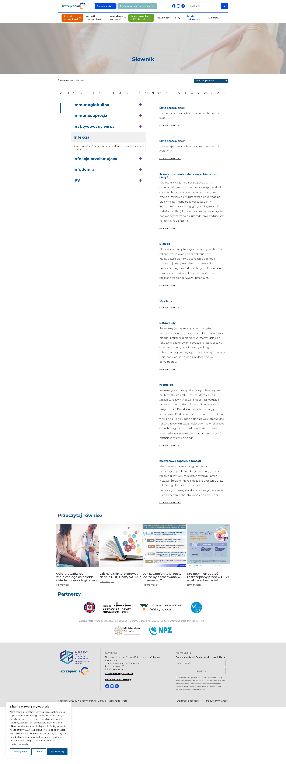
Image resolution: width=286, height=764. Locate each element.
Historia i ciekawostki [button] (192, 18)
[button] (108, 105)
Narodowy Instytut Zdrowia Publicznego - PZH (102, 700)
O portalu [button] (213, 17)
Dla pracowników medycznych (137, 6)
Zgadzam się (57, 751)
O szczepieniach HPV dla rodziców (141, 18)
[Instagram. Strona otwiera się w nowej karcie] (183, 6)
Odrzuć (38, 751)
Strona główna (65, 80)
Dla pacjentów (105, 6)
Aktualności (163, 17)
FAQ (177, 17)
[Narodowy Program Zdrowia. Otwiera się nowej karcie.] (160, 630)
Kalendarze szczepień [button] (116, 18)
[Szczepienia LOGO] (78, 671)
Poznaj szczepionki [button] (71, 18)
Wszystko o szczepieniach (95, 18)
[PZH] (78, 657)
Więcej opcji (20, 751)
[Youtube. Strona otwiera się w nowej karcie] (178, 6)
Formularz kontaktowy (118, 679)
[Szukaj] (224, 6)
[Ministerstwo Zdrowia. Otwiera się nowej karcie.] (127, 630)
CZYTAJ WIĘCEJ (170, 125)
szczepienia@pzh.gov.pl (119, 673)
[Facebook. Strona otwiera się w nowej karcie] (173, 6)
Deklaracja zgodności (188, 700)
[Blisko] (69, 703)
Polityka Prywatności (217, 700)
